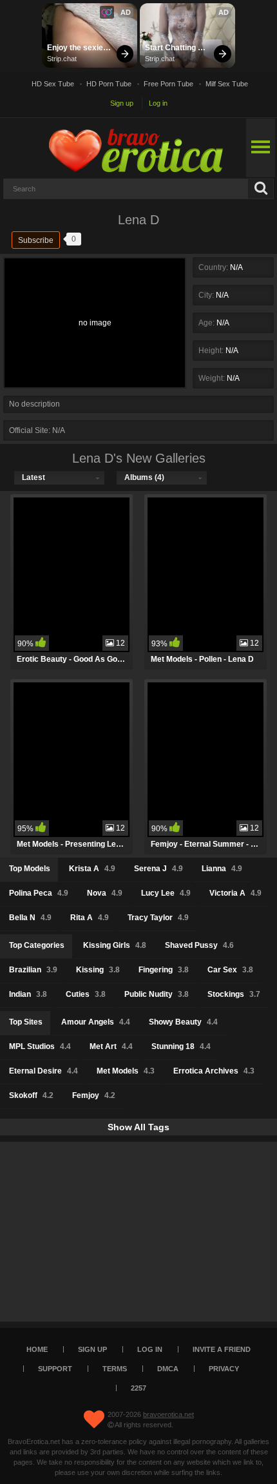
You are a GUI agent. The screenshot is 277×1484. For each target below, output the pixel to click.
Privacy (224, 1369)
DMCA (167, 1369)
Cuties (86, 994)
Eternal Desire (43, 1070)
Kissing (98, 969)
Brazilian (33, 969)
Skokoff (31, 1095)
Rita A (89, 917)
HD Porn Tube (108, 84)
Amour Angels (95, 1021)
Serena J (158, 868)
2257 (138, 1388)
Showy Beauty (183, 1021)
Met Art (111, 1046)
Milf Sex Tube (226, 84)
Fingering (163, 969)
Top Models (29, 868)
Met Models (126, 1070)
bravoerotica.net (168, 1414)
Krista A (92, 868)
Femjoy (93, 1095)
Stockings (233, 994)
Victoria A (235, 893)
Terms (114, 1369)
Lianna (222, 868)
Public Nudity (156, 994)
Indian (28, 994)
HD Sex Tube (53, 84)
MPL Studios (40, 1046)
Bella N (30, 917)
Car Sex (230, 969)
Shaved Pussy (199, 945)
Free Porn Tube (168, 84)
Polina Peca (38, 893)
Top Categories (36, 945)
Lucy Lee (166, 893)
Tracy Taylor (158, 917)
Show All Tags (138, 1127)
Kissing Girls (114, 945)
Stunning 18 (181, 1046)
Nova (104, 893)
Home (37, 1349)
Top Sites (26, 1021)
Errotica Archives (213, 1070)
